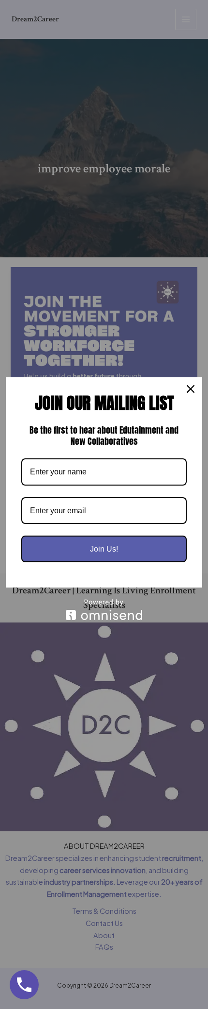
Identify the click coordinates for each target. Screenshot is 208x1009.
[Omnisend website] (104, 610)
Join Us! (104, 549)
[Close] (190, 389)
